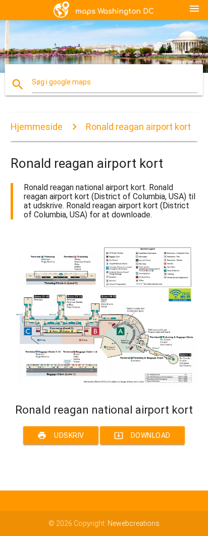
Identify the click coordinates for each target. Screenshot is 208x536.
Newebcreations (134, 523)
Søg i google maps (61, 82)
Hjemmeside (37, 126)
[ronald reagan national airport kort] (104, 386)
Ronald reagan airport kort (138, 126)
